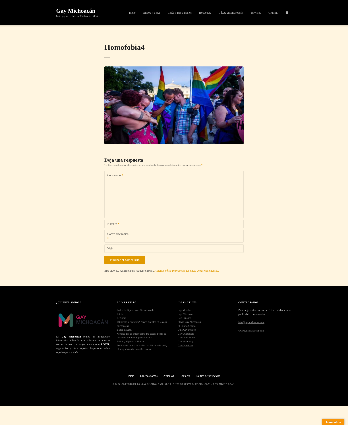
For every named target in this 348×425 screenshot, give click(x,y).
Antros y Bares (151, 12)
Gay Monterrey (185, 341)
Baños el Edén (124, 329)
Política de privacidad (208, 375)
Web (110, 248)
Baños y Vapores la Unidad (130, 341)
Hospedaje (205, 12)
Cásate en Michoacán (231, 12)
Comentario (113, 175)
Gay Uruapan (184, 317)
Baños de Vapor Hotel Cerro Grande (135, 310)
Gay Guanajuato (186, 333)
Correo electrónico (117, 236)
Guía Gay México (187, 329)
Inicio (132, 12)
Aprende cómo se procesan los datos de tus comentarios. (186, 270)
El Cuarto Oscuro (187, 325)
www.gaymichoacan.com (251, 330)
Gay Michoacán (75, 10)
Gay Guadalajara (186, 337)
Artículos (168, 375)
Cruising (273, 12)
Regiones (121, 317)
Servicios (255, 12)
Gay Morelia (184, 310)
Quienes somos (149, 375)
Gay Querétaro (185, 345)
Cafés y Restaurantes (180, 12)
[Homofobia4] (174, 68)
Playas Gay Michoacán (189, 321)
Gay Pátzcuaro (185, 314)
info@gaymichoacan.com (251, 322)
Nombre (111, 224)
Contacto (185, 375)
